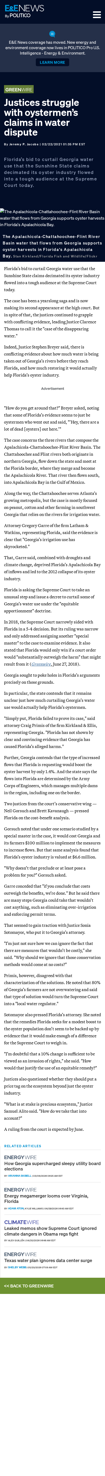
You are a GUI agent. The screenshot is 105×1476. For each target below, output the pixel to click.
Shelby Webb (17, 1267)
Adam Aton (16, 1208)
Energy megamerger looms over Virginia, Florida (46, 1198)
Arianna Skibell (20, 1176)
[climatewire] (22, 1222)
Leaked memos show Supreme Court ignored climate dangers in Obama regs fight (50, 1231)
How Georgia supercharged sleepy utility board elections (52, 1166)
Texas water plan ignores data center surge (48, 1260)
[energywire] (21, 1157)
